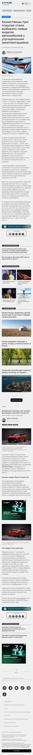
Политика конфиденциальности (14, 705)
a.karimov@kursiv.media (13, 421)
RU (26, 3)
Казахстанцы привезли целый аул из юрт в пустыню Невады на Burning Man (16, 315)
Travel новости (19, 10)
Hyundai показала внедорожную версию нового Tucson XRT (14, 636)
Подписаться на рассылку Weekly (13, 678)
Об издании (7, 701)
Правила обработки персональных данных (17, 712)
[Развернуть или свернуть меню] (30, 4)
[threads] (28, 688)
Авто (4, 406)
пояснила (22, 85)
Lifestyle (6, 4)
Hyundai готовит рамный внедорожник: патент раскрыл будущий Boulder (13, 629)
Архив (6, 708)
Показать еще (16, 400)
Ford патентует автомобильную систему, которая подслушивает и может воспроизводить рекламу (15, 250)
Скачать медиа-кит (10, 722)
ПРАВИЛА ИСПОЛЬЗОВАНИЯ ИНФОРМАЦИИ (16, 719)
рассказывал (21, 598)
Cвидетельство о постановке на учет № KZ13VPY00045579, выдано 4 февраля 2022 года (14, 740)
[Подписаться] (30, 680)
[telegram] (10, 688)
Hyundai (4, 424)
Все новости (7, 10)
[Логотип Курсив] (7, 3)
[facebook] (4, 694)
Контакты (7, 715)
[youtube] (16, 688)
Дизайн (10, 424)
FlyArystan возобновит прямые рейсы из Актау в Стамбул (16, 371)
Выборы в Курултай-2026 (11, 726)
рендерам (5, 465)
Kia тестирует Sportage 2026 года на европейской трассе (15, 258)
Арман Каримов (12, 418)
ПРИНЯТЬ (16, 751)
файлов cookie (25, 746)
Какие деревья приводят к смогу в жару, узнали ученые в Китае (16, 343)
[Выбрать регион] (23, 4)
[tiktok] (22, 688)
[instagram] (4, 688)
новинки (15, 424)
